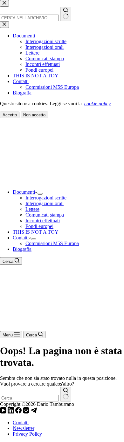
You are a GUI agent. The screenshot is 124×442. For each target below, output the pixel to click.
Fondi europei (39, 226)
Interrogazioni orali (44, 203)
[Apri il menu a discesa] (40, 194)
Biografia (22, 249)
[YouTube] (4, 411)
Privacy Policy (27, 434)
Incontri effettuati (42, 220)
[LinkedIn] (11, 411)
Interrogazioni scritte (45, 197)
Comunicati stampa (44, 215)
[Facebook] (19, 411)
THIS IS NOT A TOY (36, 232)
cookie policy (97, 103)
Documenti (24, 192)
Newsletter (23, 428)
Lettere (32, 209)
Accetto (10, 115)
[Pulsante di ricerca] (65, 394)
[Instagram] (27, 411)
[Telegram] (34, 411)
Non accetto (34, 115)
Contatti (21, 237)
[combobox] (29, 398)
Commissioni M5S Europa (52, 243)
